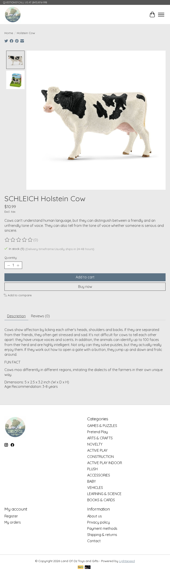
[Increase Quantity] (18, 265)
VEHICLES (95, 487)
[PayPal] (80, 567)
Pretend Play (97, 432)
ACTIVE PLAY (97, 450)
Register (11, 516)
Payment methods (102, 528)
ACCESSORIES (98, 475)
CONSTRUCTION (100, 456)
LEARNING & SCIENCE (104, 494)
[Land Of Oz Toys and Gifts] (12, 14)
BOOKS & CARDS (101, 500)
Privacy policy (98, 522)
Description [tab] (16, 316)
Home (8, 33)
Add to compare (20, 295)
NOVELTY (94, 444)
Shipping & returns (102, 534)
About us (94, 516)
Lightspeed (127, 561)
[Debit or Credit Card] (88, 567)
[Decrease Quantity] (9, 265)
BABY (91, 481)
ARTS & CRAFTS (100, 438)
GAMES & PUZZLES (102, 425)
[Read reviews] (18, 240)
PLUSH (92, 469)
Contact (94, 541)
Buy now (85, 286)
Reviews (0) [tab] (40, 316)
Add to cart (85, 277)
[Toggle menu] (161, 14)
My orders (12, 522)
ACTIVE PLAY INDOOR (104, 463)
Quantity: (10, 257)
